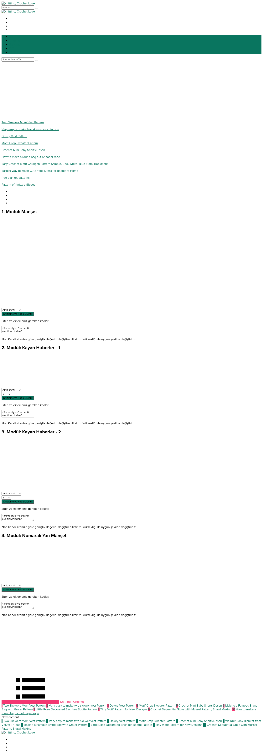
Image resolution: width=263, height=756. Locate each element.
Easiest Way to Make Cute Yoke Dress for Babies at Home (40, 171)
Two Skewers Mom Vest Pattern (23, 122)
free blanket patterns (15, 178)
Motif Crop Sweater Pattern (20, 143)
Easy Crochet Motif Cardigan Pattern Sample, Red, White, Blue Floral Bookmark (55, 164)
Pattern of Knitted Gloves (18, 185)
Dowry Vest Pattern (14, 136)
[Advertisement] (131, 90)
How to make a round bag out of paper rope (31, 157)
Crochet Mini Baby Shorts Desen (23, 150)
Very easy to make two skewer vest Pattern (30, 129)
